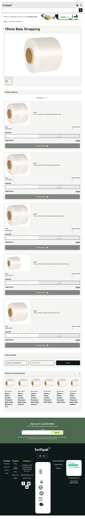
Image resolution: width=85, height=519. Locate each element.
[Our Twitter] (29, 483)
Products (6, 464)
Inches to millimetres (14, 363)
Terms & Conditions (58, 461)
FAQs (6, 473)
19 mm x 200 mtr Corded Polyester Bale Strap (47, 114)
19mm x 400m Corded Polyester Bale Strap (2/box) (49, 216)
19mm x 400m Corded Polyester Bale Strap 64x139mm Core (52, 264)
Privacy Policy (58, 464)
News (15, 472)
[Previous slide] (75, 373)
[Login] (77, 5)
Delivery (58, 468)
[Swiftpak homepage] (42, 449)
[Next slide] (78, 373)
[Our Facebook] (23, 483)
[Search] (80, 10)
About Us (7, 467)
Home (5, 21)
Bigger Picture (74, 482)
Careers (6, 470)
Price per (41, 98)
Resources (15, 475)
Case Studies (15, 467)
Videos (15, 478)
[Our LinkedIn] (27, 487)
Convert (68, 363)
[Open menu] (80, 5)
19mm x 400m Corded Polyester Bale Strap (46, 165)
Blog (15, 464)
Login (78, 140)
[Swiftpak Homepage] (8, 5)
